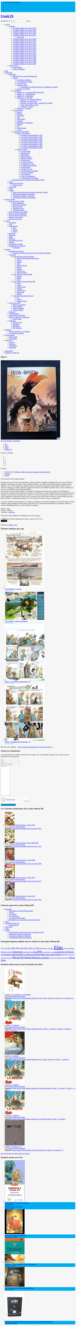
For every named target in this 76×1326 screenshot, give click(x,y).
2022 (40, 1059)
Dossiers (7, 249)
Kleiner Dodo (13, 337)
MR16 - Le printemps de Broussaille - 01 (17, 742)
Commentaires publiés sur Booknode (24, 197)
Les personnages (18, 110)
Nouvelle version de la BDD (14, 1206)
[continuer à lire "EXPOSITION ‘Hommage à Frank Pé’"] (15, 1201)
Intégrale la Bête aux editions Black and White (19, 1288)
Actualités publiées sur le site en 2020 (24, 40)
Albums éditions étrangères (16, 996)
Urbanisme (12, 321)
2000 (39, 899)
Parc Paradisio (17, 328)
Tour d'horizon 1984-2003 (17, 315)
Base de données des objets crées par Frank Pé (15, 1153)
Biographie (12, 235)
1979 (2, 948)
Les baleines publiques (24, 80)
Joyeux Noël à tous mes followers (15, 1235)
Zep (18, 297)
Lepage (19, 299)
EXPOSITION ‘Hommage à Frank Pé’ (17, 1203)
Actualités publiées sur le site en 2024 (24, 30)
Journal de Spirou (32, 828)
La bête (38, 951)
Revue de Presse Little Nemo (18, 215)
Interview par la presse (16, 217)
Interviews (12, 233)
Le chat (19, 130)
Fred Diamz (20, 292)
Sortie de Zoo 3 (17, 185)
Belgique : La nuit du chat (29, 101)
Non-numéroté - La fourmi (13, 589)
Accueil (7, 24)
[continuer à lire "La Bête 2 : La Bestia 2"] (15, 1023)
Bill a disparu (25, 155)
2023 (40, 1029)
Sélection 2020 (17, 206)
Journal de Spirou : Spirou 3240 (25, 896)
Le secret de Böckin (27, 172)
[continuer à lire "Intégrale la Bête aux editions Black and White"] (15, 1286)
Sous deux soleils (22, 85)
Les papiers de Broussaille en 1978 (31, 135)
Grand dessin (13, 346)
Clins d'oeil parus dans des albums (23, 256)
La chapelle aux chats (27, 164)
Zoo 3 (7, 446)
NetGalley (64, 954)
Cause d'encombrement (28, 176)
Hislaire (19, 267)
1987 (34, 948)
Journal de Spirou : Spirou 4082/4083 (26, 843)
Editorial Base (46, 1088)
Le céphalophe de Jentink (29, 165)
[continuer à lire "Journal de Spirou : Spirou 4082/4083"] (10, 843)
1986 (30, 948)
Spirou (11, 189)
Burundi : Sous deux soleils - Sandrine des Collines (37, 103)
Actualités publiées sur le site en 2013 (24, 48)
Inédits (11, 237)
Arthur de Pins (21, 287)
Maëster (19, 278)
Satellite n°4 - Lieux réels (24, 98)
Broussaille (12, 74)
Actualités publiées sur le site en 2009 (24, 57)
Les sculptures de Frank (16, 333)
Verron (19, 260)
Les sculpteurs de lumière (24, 81)
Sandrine (19, 124)
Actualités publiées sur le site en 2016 (24, 49)
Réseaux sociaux (41, 957)
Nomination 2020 (18, 208)
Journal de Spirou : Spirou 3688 (25, 860)
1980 (5, 948)
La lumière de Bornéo (64, 952)
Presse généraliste (18, 203)
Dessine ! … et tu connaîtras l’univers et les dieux (20, 1264)
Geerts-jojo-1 (21, 271)
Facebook (71, 948)
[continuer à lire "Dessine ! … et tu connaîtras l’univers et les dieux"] (15, 1262)
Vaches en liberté (18, 310)
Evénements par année (16, 244)
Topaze (15, 231)
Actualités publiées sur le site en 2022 (24, 32)
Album (19, 998)
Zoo (6, 444)
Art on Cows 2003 (14, 303)
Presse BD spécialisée (19, 205)
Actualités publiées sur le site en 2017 (24, 42)
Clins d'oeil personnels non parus (23, 296)
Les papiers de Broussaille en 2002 (31, 148)
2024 (40, 998)
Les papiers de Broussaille (21, 131)
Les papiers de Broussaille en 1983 (31, 142)
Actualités (12, 26)
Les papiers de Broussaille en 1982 (31, 140)
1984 (22, 948)
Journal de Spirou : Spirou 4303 (25, 825)
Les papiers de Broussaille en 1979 (31, 137)
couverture (15, 828)
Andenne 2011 (17, 322)
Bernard (19, 112)
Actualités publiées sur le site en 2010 (24, 55)
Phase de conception (19, 305)
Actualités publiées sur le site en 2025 (24, 28)
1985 (26, 948)
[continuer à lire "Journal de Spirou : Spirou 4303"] (10, 825)
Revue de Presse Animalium (17, 214)
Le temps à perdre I (27, 162)
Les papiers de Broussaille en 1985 (31, 146)
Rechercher (4, 21)
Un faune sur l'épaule (23, 89)
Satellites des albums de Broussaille (59, 958)
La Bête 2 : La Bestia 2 (12, 1025)
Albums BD (8, 73)
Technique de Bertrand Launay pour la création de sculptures (32, 253)
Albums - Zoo (12, 525)
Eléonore (19, 114)
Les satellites (17, 90)
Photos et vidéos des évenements (19, 317)
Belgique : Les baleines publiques (31, 99)
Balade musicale (26, 156)
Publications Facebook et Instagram (24, 194)
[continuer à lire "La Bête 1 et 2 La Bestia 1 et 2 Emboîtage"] (15, 993)
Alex (18, 126)
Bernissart (16, 324)
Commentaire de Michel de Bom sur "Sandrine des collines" (39, 87)
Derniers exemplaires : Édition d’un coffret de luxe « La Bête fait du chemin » (29, 1322)
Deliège (19, 294)
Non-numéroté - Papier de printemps (16, 621)
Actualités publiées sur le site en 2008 (24, 58)
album (14, 998)
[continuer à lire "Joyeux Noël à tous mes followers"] (15, 1233)
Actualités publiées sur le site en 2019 (24, 39)
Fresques (11, 342)
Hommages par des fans (16, 251)
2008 (39, 864)
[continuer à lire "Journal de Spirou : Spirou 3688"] (10, 860)
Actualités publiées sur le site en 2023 (24, 33)
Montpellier (16, 326)
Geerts (19, 283)
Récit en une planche (23, 133)
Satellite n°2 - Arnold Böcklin (26, 94)
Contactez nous (13, 65)
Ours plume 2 (13, 338)
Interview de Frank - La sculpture (19, 331)
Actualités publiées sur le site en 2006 (24, 62)
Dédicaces (12, 239)
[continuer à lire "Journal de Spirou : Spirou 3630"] (10, 877)
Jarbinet (19, 276)
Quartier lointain (14, 313)
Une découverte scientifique (29, 171)
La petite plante (25, 167)
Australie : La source (27, 106)
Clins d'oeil (12, 255)
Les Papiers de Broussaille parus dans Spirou (42, 954)
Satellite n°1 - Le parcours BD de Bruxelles (30, 92)
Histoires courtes (22, 149)
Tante (18, 117)
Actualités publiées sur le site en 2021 (24, 35)
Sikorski (19, 262)
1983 (17, 948)
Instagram (18, 951)
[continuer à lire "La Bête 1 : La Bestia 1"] (15, 1054)
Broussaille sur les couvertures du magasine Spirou (28, 180)
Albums (15, 78)
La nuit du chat (21, 83)
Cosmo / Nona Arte (48, 998)
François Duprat (22, 301)
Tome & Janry (21, 290)
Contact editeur (17, 67)
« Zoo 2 (19, 747)
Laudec (19, 285)
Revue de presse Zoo (15, 219)
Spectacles (12, 344)
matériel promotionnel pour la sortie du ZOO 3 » (38, 747)
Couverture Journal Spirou (16, 827)
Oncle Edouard (21, 128)
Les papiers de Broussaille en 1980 (31, 139)
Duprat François (22, 265)
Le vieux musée (25, 151)
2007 (39, 881)
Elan (59, 947)
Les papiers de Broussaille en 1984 (31, 144)
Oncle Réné (20, 115)
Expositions (16, 247)
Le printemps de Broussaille (29, 178)
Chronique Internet (18, 210)
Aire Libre (11, 512)
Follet (18, 280)
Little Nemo (12, 187)
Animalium (12, 222)
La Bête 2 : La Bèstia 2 (64, 1029)
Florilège (11, 242)
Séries (7, 448)
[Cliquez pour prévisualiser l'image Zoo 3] (30, 439)
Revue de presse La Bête (16, 201)
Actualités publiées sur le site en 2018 (24, 44)
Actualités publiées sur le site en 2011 (24, 53)
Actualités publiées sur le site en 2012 (24, 51)
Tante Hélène (21, 119)
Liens (10, 224)
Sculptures (8, 330)
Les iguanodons (25, 174)
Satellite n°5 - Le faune (24, 108)
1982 (13, 948)
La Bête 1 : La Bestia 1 (12, 1056)
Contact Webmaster (19, 69)
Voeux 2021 (20, 37)
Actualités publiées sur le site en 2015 (24, 46)
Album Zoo (8, 449)
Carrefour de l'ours (26, 169)
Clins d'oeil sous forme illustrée (22, 274)
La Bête (11, 190)
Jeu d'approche (25, 160)
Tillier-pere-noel (22, 272)
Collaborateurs (13, 226)
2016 (39, 846)
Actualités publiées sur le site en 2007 (24, 60)
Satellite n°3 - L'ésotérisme (25, 96)
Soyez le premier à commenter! (10, 441)
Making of (12, 312)
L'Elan (11, 181)
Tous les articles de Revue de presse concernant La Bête (30, 192)
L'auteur (7, 221)
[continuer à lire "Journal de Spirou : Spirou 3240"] (10, 896)
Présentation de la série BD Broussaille (25, 76)
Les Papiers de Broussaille (12, 954)
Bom (14, 228)
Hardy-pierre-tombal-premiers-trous (28, 258)
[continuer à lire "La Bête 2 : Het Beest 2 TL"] (15, 1145)
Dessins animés (9, 335)
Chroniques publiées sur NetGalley (24, 196)
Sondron (19, 288)
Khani (40, 1150)
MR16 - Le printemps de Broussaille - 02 (17, 681)
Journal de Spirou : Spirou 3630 (25, 877)
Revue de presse (10, 199)
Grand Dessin (17, 319)
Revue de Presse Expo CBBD (18, 212)
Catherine (20, 121)
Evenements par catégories (17, 246)
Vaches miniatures (18, 308)
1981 (9, 948)
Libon (18, 264)
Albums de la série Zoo (16, 183)
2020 (39, 828)
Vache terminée (17, 306)
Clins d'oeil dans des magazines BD (24, 281)
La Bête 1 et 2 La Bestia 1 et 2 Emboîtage (18, 994)
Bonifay (15, 230)
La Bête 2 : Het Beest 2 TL (13, 1146)
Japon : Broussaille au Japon (29, 105)
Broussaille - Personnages (25, 123)
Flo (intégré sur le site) (16, 240)
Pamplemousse (25, 153)
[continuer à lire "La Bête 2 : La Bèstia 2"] (15, 1083)
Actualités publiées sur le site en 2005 (24, 64)
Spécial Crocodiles (26, 158)
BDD (6, 71)
